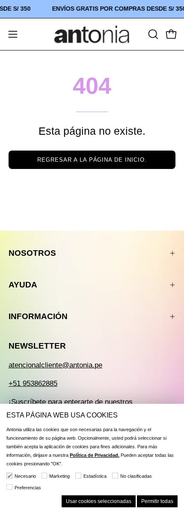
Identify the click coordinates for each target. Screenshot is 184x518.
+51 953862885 (33, 383)
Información (38, 316)
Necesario (25, 476)
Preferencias (28, 487)
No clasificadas (136, 476)
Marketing (59, 476)
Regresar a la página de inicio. (92, 160)
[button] (152, 34)
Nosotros (32, 253)
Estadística (95, 476)
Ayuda (23, 284)
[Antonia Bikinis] (92, 34)
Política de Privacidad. (94, 455)
